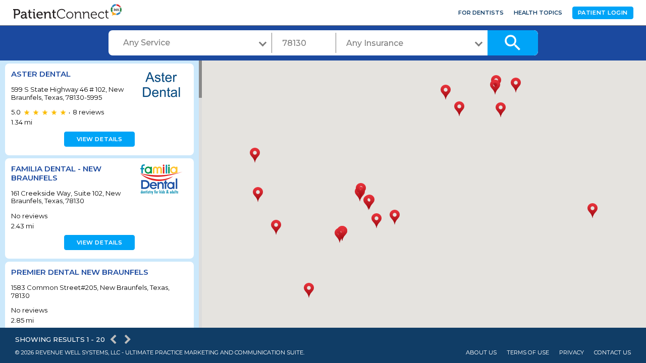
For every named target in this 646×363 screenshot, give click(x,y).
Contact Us (612, 352)
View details (100, 139)
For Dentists (481, 12)
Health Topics (538, 12)
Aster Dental (41, 74)
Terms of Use (528, 352)
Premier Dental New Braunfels (79, 272)
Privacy (571, 352)
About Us (481, 352)
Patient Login (603, 12)
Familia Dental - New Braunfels (56, 173)
